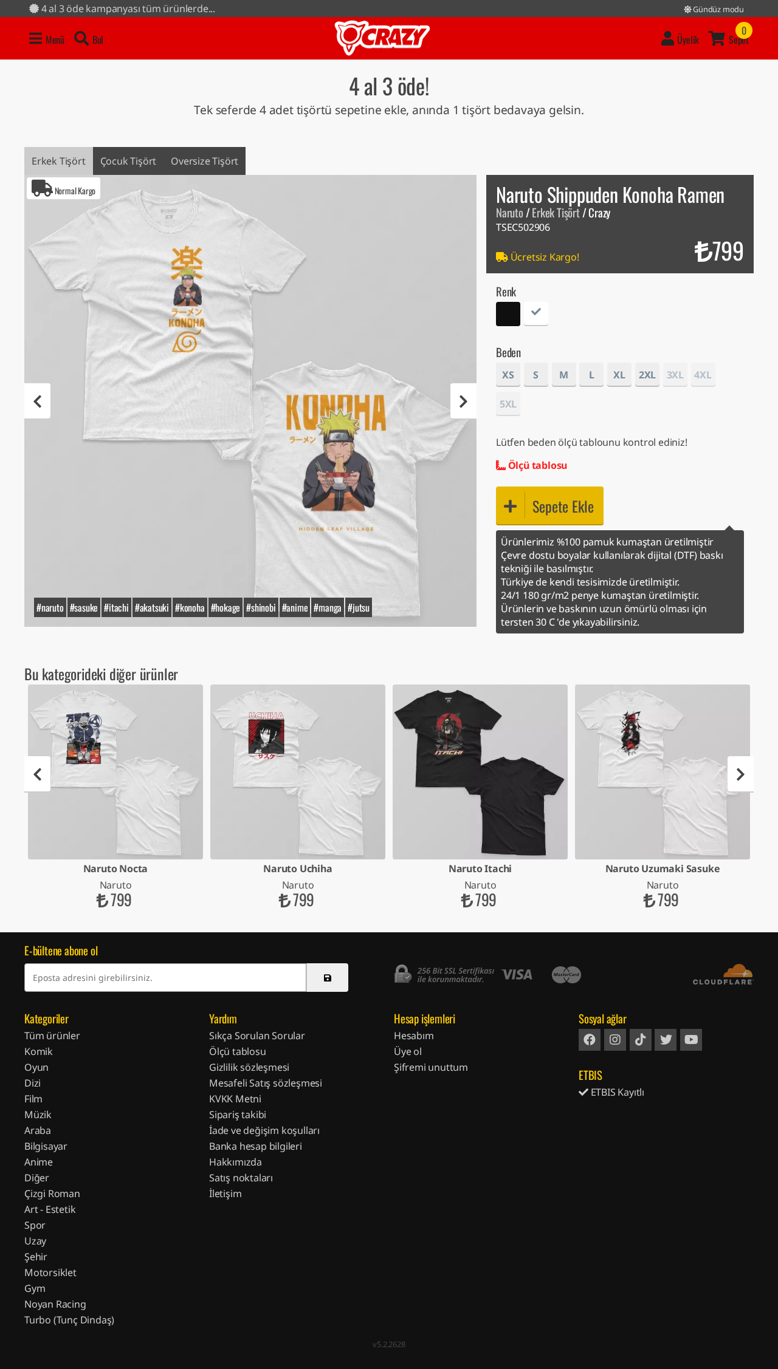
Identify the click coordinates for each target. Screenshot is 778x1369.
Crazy (382, 38)
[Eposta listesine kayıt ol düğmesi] (327, 977)
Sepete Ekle (563, 506)
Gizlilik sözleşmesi (249, 1067)
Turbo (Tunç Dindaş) (69, 1319)
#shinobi (260, 607)
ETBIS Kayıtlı (616, 1092)
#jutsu (359, 607)
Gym (34, 1288)
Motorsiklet (50, 1272)
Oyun (36, 1067)
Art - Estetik (49, 1209)
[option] (250, 401)
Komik (38, 1051)
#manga (328, 607)
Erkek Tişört (59, 161)
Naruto (509, 212)
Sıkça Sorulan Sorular (257, 1035)
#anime (295, 607)
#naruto (50, 607)
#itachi (116, 607)
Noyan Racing (55, 1304)
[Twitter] (665, 1040)
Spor (35, 1225)
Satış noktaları (241, 1177)
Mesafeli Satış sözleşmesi (265, 1083)
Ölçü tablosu (536, 465)
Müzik (38, 1114)
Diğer (36, 1177)
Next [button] (463, 401)
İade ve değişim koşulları (264, 1130)
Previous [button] (37, 401)
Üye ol (408, 1051)
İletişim (225, 1193)
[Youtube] (691, 1040)
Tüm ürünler (52, 1035)
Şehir (35, 1256)
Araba (37, 1130)
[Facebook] (590, 1040)
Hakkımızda (235, 1162)
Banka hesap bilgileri (255, 1146)
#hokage (226, 607)
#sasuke (84, 607)
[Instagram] (615, 1040)
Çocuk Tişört (128, 161)
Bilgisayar (45, 1146)
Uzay (35, 1241)
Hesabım (414, 1035)
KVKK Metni (235, 1098)
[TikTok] (641, 1040)
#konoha (190, 607)
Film (33, 1098)
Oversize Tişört (204, 161)
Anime (38, 1162)
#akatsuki (152, 607)
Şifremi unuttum (431, 1067)
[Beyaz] (536, 315)
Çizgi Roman (52, 1193)
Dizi (32, 1083)
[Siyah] (508, 315)
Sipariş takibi (237, 1114)
